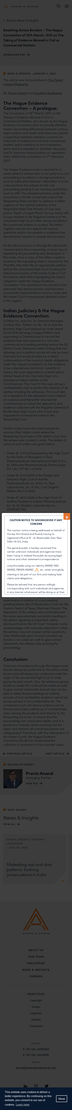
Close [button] (61, 1098)
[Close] (66, 516)
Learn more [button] (22, 1104)
